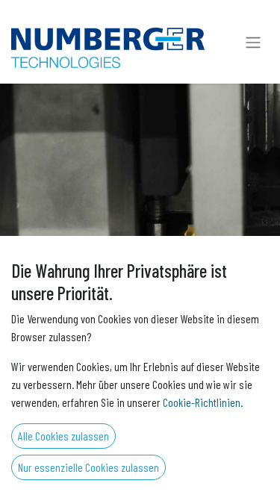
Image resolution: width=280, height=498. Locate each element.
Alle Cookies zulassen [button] (63, 436)
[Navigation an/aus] (253, 41)
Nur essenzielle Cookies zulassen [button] (88, 467)
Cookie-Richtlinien (201, 402)
